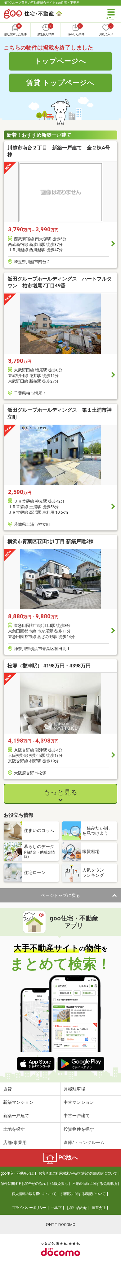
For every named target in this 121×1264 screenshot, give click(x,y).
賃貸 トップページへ (60, 83)
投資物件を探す (79, 1129)
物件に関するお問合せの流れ (23, 1183)
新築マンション (18, 1102)
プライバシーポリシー (29, 1208)
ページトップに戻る (60, 895)
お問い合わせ (76, 1208)
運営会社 (98, 1208)
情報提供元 (58, 1183)
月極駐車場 (74, 1088)
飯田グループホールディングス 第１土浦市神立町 (59, 413)
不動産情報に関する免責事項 (94, 1183)
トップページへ (60, 61)
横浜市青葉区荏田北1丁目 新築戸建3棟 (50, 541)
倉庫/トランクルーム (84, 1142)
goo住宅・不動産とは (17, 1173)
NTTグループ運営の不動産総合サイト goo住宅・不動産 (41, 2)
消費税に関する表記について (83, 1194)
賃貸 (7, 1088)
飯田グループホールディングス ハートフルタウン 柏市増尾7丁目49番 (59, 282)
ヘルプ (56, 1208)
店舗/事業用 (15, 1142)
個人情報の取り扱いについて (34, 1194)
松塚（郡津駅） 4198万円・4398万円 (49, 666)
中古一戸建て (77, 1115)
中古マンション (79, 1102)
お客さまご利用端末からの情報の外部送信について (77, 1173)
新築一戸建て (16, 1115)
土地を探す (14, 1129)
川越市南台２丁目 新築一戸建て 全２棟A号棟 (58, 151)
